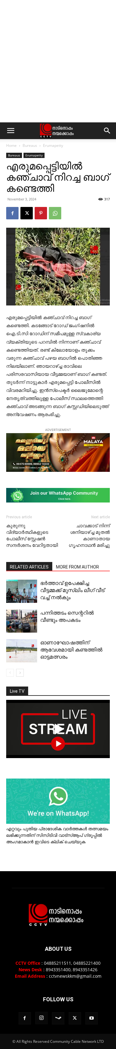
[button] (10, 130)
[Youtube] (91, 1018)
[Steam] (58, 1018)
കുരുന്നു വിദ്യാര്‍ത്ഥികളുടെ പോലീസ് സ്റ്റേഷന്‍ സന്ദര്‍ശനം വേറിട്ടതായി (32, 535)
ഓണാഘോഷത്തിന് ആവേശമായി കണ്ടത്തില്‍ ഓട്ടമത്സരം (71, 649)
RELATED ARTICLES (29, 566)
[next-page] (20, 673)
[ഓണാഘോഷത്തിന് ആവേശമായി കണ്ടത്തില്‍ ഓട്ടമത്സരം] (21, 650)
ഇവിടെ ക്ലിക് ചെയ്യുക (60, 842)
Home (11, 145)
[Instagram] (41, 1018)
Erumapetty (53, 145)
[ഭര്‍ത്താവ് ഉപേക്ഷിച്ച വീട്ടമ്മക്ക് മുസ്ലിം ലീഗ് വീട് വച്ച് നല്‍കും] (21, 591)
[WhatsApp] (55, 213)
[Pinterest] (41, 213)
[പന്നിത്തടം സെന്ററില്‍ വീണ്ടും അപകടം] (21, 621)
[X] (26, 213)
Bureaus (30, 145)
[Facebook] (12, 213)
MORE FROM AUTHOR (77, 566)
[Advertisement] (58, 61)
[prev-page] (10, 673)
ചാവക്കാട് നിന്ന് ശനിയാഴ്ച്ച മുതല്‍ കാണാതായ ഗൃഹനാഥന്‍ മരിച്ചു (89, 535)
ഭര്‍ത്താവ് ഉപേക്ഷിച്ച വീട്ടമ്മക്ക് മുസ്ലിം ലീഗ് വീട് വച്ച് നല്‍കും (72, 590)
